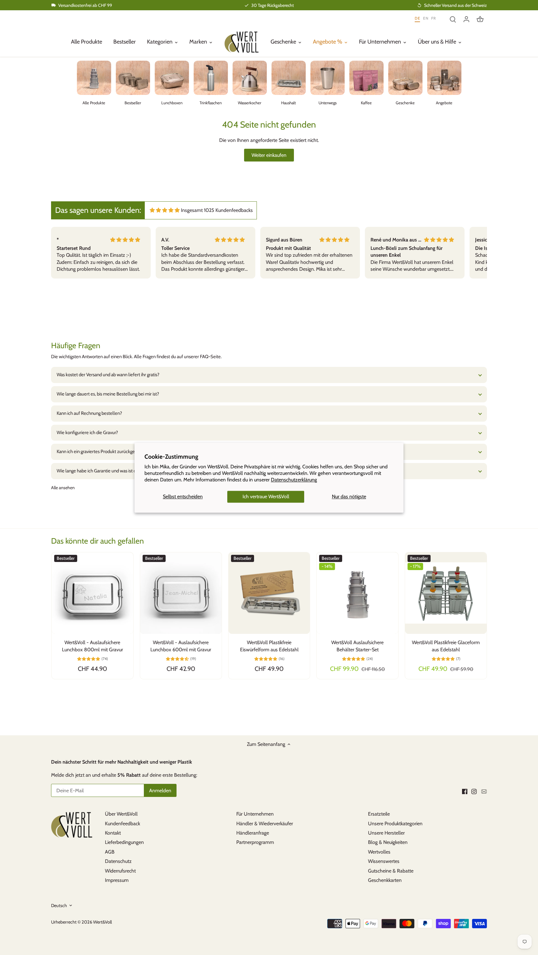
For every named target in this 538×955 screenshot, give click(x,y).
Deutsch (59, 905)
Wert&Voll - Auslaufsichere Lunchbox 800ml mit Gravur (92, 645)
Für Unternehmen (255, 814)
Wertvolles (379, 852)
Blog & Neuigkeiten (388, 842)
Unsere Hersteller (386, 833)
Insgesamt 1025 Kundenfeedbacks (217, 210)
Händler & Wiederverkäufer (264, 823)
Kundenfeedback (122, 823)
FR (433, 18)
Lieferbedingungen (124, 842)
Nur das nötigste (349, 497)
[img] (165, 210)
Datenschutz (118, 861)
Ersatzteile (379, 814)
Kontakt (113, 833)
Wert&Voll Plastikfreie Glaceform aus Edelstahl (446, 645)
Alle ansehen (63, 487)
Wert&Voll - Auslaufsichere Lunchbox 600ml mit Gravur (180, 645)
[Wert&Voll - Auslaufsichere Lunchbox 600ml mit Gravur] (181, 593)
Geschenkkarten (385, 880)
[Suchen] (453, 18)
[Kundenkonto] (466, 18)
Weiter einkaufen (269, 155)
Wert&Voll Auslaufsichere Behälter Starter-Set (357, 645)
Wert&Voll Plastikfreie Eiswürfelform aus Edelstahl (269, 645)
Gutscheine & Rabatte (390, 871)
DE (417, 18)
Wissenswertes (383, 861)
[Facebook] (464, 791)
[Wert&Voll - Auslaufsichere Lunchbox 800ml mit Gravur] (92, 593)
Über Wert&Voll (121, 814)
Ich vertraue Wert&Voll (266, 497)
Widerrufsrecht (120, 871)
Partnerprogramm (255, 842)
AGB (110, 852)
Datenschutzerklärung (294, 480)
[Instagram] (474, 791)
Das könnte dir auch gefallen (97, 540)
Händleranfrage (252, 833)
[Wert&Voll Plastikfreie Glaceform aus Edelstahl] (446, 593)
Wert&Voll (102, 922)
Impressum (117, 880)
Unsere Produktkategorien (395, 823)
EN (425, 18)
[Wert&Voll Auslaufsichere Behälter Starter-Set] (357, 593)
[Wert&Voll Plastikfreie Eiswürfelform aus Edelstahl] (269, 593)
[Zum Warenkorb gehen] (480, 18)
